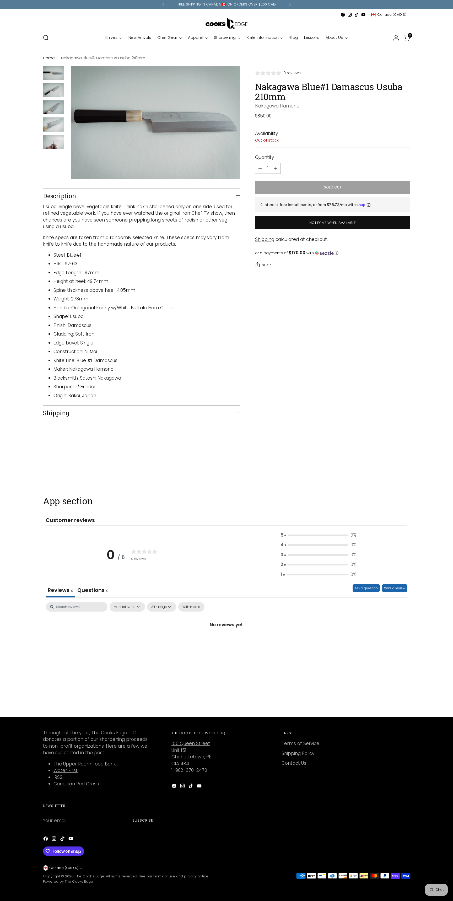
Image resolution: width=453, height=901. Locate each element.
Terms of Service (300, 743)
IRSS (57, 777)
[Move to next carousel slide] (405, 467)
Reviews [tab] (60, 590)
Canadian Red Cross (76, 784)
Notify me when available (332, 222)
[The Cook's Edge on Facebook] (343, 14)
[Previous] (163, 4)
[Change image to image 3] (53, 107)
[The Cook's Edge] (226, 23)
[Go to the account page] (396, 38)
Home (49, 58)
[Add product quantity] (276, 168)
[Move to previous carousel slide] (393, 467)
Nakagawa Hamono (277, 106)
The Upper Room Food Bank (84, 764)
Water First (65, 770)
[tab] (92, 590)
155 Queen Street (190, 743)
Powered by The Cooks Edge (68, 881)
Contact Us (294, 763)
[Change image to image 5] (53, 142)
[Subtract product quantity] (260, 168)
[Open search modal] (46, 38)
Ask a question (366, 588)
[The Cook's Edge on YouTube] (363, 14)
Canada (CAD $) (391, 14)
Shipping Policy (298, 753)
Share (267, 265)
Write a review (394, 588)
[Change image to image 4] (53, 124)
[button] (332, 253)
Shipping (264, 239)
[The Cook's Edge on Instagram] (349, 14)
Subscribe (142, 820)
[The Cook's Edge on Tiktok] (356, 14)
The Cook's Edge (89, 876)
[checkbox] (191, 607)
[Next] (290, 4)
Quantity (264, 157)
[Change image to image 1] (53, 73)
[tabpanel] (226, 642)
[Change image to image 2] (53, 90)
